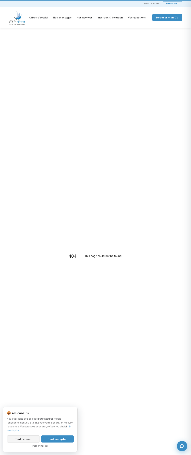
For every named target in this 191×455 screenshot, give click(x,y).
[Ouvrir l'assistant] (182, 446)
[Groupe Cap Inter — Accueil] (17, 17)
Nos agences (85, 17)
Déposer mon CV (167, 17)
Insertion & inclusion (110, 17)
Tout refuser (23, 439)
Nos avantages (62, 17)
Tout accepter (57, 439)
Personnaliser (40, 445)
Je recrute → (172, 3)
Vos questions (137, 17)
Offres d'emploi (38, 17)
